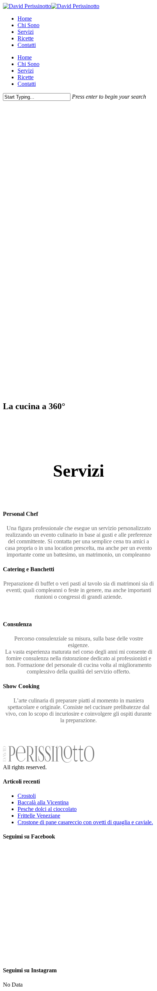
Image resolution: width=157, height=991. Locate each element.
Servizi (26, 32)
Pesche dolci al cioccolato (47, 809)
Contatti (27, 45)
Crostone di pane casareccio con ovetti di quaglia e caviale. (85, 822)
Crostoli (27, 796)
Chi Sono (28, 25)
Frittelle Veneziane (39, 815)
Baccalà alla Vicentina (43, 802)
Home (25, 18)
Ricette (26, 38)
